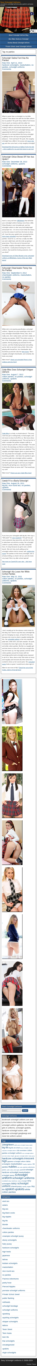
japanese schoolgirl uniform (16, 1161)
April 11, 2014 (16, 63)
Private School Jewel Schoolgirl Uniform (19, 46)
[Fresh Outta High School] (12, 817)
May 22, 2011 (16, 577)
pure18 (22, 1170)
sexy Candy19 (16, 538)
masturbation (25, 65)
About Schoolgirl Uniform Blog (18, 35)
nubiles (12, 1166)
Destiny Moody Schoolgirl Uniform (18, 43)
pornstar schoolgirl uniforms (13, 1290)
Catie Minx (5, 433)
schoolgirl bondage (10, 1306)
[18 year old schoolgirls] (12, 958)
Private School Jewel (11, 1294)
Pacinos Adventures (10, 1279)
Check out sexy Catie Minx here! (21, 473)
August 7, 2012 (17, 375)
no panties (6, 277)
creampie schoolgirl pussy (13, 1236)
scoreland (5, 1181)
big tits (5, 485)
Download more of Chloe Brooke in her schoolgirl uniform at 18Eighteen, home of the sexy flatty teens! (18, 258)
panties (4, 1170)
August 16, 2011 (17, 483)
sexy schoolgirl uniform (15, 1185)
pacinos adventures (29, 1167)
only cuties (20, 1167)
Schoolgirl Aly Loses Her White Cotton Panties (15, 572)
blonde (5, 1224)
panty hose (6, 1283)
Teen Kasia (7, 1333)
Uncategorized (8, 1345)
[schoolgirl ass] (12, 1005)
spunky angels (26, 1186)
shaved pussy (16, 1186)
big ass (5, 1209)
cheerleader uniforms (11, 275)
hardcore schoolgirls (10, 65)
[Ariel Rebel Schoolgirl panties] (12, 1099)
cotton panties (8, 377)
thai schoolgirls (8, 1341)
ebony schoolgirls (9, 1240)
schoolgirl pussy (8, 1175)
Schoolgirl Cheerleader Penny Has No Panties (17, 269)
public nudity (10, 1170)
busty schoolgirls (24, 1148)
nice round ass (15, 485)
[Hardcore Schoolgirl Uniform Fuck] (12, 723)
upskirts (22, 164)
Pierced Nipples (8, 1287)
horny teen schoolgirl (9, 236)
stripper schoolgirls (10, 1322)
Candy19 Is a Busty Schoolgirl (15, 480)
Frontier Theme (31, 1364)
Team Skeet (7, 1329)
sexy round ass (12, 1181)
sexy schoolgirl (22, 1181)
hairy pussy (32, 1156)
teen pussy (25, 351)
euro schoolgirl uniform (28, 1153)
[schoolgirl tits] (12, 1052)
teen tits (5, 1337)
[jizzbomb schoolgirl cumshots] (12, 911)
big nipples (6, 1217)
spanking (6, 1314)
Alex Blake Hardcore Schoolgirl (18, 39)
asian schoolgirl (21, 1145)
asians (5, 1205)
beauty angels (28, 1145)
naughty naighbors (27, 1164)
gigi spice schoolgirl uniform (21, 1156)
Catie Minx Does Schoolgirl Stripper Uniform (17, 370)
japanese (6, 1256)
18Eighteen (20, 220)
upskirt (9, 1189)
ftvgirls (12, 1156)
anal (15, 1145)
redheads (6, 1302)
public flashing (8, 1298)
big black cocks (8, 1213)
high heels (6, 1252)
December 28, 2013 (19, 162)
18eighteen (8, 1144)
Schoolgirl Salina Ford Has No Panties (15, 59)
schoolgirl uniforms (17, 67)
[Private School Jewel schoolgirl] (12, 770)
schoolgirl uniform (14, 639)
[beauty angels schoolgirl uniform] (12, 864)
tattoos (5, 1325)
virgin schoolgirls (9, 1353)
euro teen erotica (6, 1156)
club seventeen (21, 1150)
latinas (5, 1259)
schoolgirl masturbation (20, 1172)
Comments (6, 69)
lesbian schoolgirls (9, 1263)
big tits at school (14, 1148)
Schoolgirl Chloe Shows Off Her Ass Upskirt (18, 158)
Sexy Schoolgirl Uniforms (10, 2)
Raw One (6, 63)
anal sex (5, 1201)
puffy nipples (16, 1170)
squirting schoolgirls (10, 1318)
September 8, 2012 (19, 273)
